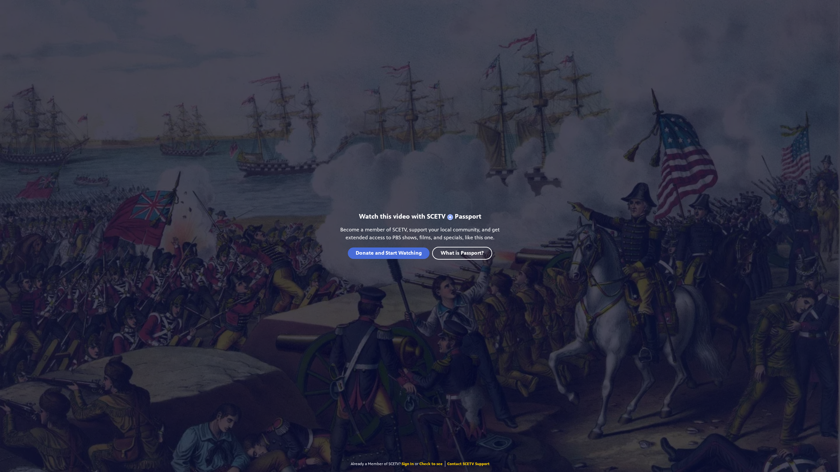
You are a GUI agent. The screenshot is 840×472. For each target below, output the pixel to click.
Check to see (431, 464)
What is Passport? (462, 253)
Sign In (408, 464)
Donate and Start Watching (389, 253)
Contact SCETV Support (468, 464)
